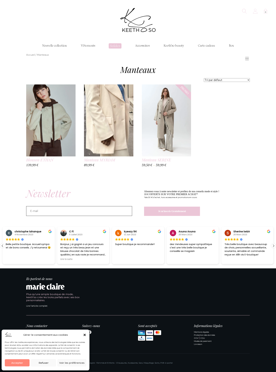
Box (231, 45)
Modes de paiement (203, 341)
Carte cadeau (206, 45)
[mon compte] (255, 11)
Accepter (17, 362)
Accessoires (142, 45)
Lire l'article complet (36, 306)
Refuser (44, 362)
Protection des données (204, 335)
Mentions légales (201, 332)
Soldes (115, 46)
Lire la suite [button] (66, 259)
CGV (196, 338)
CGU (202, 338)
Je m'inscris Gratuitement (172, 211)
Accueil (30, 54)
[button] (84, 334)
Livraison (198, 344)
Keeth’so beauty (174, 45)
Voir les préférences (71, 362)
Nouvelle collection (54, 45)
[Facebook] (90, 332)
